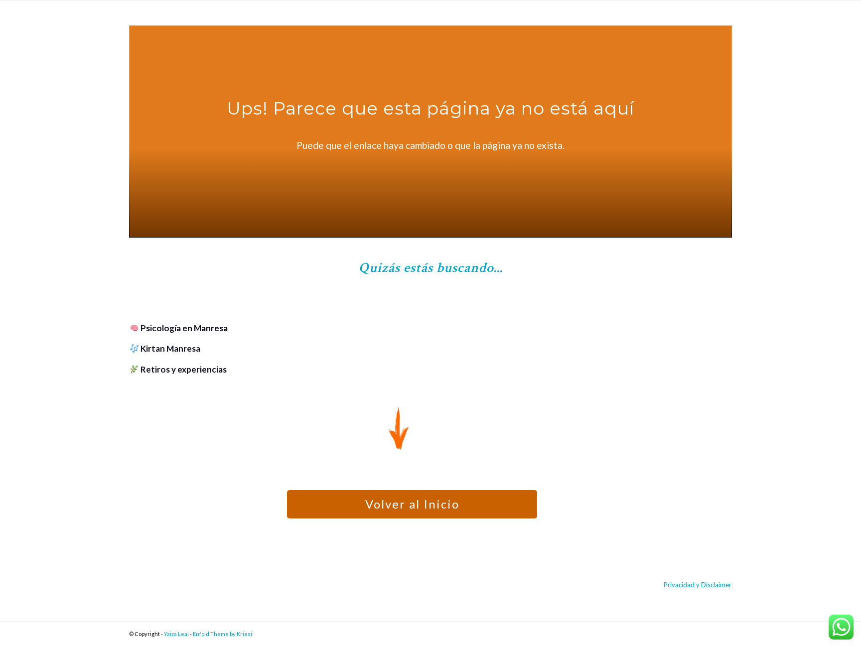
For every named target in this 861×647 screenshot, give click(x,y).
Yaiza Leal (176, 634)
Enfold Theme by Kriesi (222, 634)
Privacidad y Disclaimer (697, 585)
